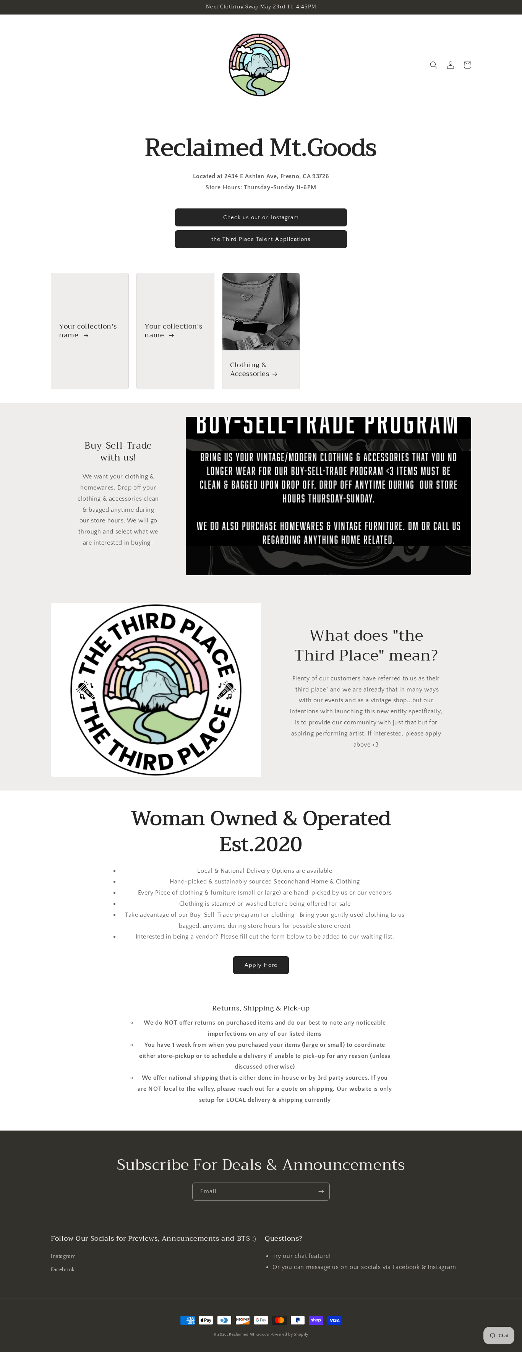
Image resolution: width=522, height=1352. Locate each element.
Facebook (63, 1270)
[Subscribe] (321, 1192)
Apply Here (261, 965)
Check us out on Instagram (261, 217)
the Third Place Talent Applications (261, 239)
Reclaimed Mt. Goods (249, 1334)
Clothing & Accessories (249, 370)
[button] (433, 65)
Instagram (63, 1256)
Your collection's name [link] (88, 331)
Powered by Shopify (290, 1334)
